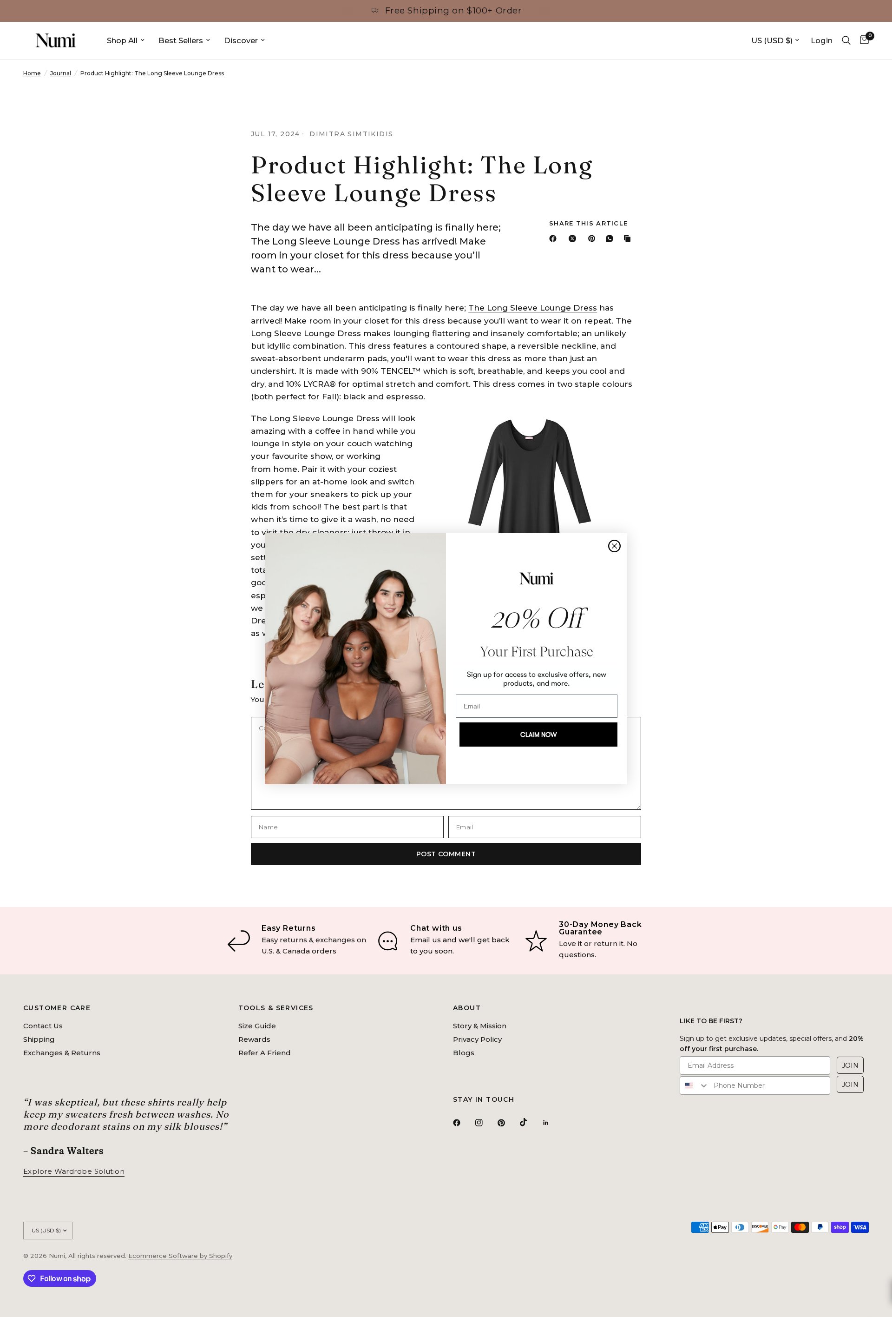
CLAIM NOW (538, 734)
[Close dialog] (614, 546)
